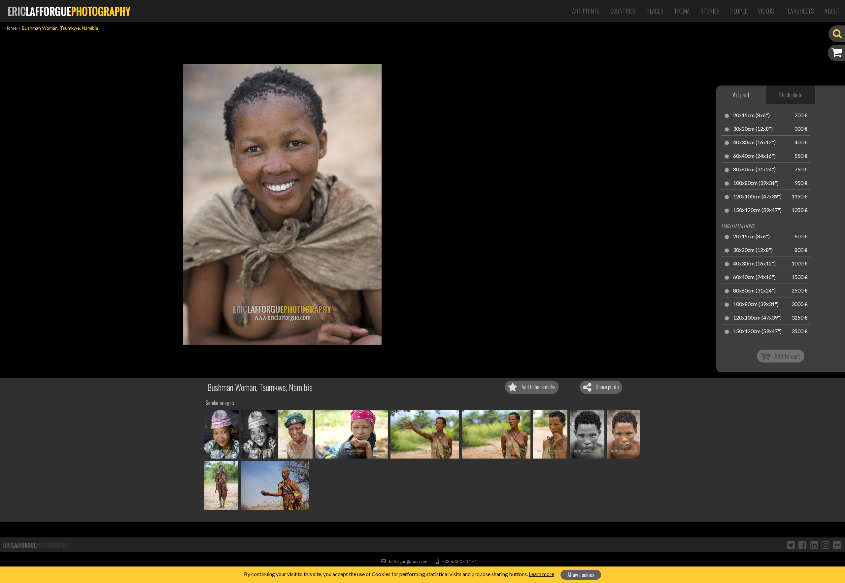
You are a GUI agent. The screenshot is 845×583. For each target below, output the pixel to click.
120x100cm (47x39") (757, 196)
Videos (766, 11)
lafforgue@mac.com (407, 561)
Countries (623, 11)
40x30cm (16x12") (754, 142)
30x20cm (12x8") (753, 129)
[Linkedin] (814, 544)
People (738, 11)
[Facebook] (802, 544)
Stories (710, 11)
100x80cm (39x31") (756, 183)
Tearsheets (799, 11)
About (832, 11)
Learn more (541, 574)
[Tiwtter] (791, 544)
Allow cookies (580, 575)
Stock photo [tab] (790, 94)
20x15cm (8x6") (751, 115)
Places (654, 11)
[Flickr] (837, 544)
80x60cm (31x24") (754, 169)
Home (11, 28)
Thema (682, 11)
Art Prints (586, 11)
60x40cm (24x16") (754, 156)
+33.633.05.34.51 (459, 561)
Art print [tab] (741, 94)
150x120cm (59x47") (757, 210)
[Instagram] (825, 544)
